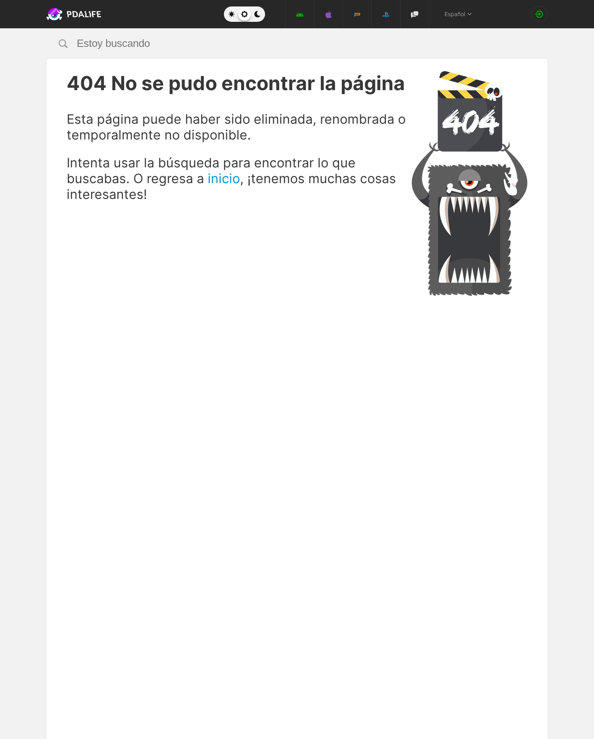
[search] (281, 43)
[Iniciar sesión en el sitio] (539, 14)
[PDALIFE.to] (71, 14)
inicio (224, 178)
